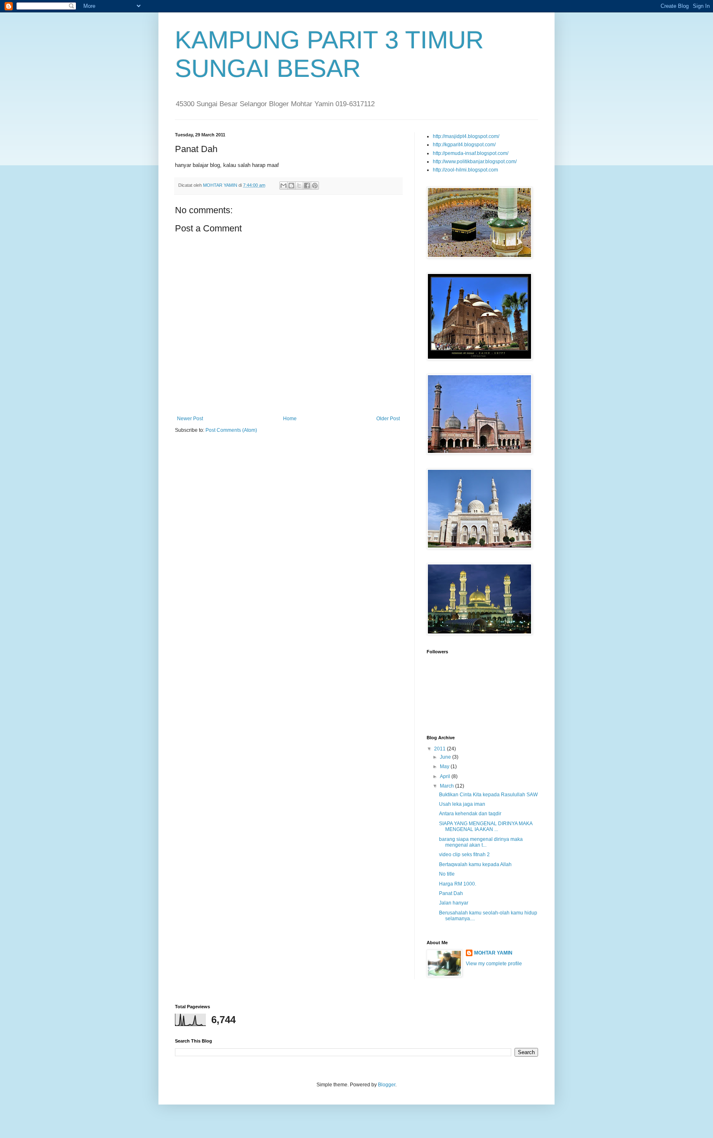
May (445, 766)
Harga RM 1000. (457, 884)
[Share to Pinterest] (315, 185)
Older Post (388, 418)
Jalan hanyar (453, 903)
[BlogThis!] (291, 185)
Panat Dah (451, 893)
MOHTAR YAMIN (493, 953)
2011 (440, 749)
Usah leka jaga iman (462, 804)
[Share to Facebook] (307, 185)
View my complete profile (494, 964)
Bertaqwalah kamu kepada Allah (475, 864)
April (445, 776)
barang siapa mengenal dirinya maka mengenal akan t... (481, 842)
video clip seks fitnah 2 (464, 854)
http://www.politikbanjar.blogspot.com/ (475, 161)
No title (447, 874)
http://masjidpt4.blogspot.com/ (466, 136)
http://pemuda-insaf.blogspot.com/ (470, 153)
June (446, 757)
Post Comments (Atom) (231, 430)
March (447, 786)
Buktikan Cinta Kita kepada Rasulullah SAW (488, 795)
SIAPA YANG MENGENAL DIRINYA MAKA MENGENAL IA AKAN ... (485, 826)
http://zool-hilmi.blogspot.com (465, 170)
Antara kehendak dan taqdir (470, 814)
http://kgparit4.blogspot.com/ (464, 145)
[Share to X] (299, 185)
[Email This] (283, 185)
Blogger (386, 1085)
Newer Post (190, 418)
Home (290, 418)
